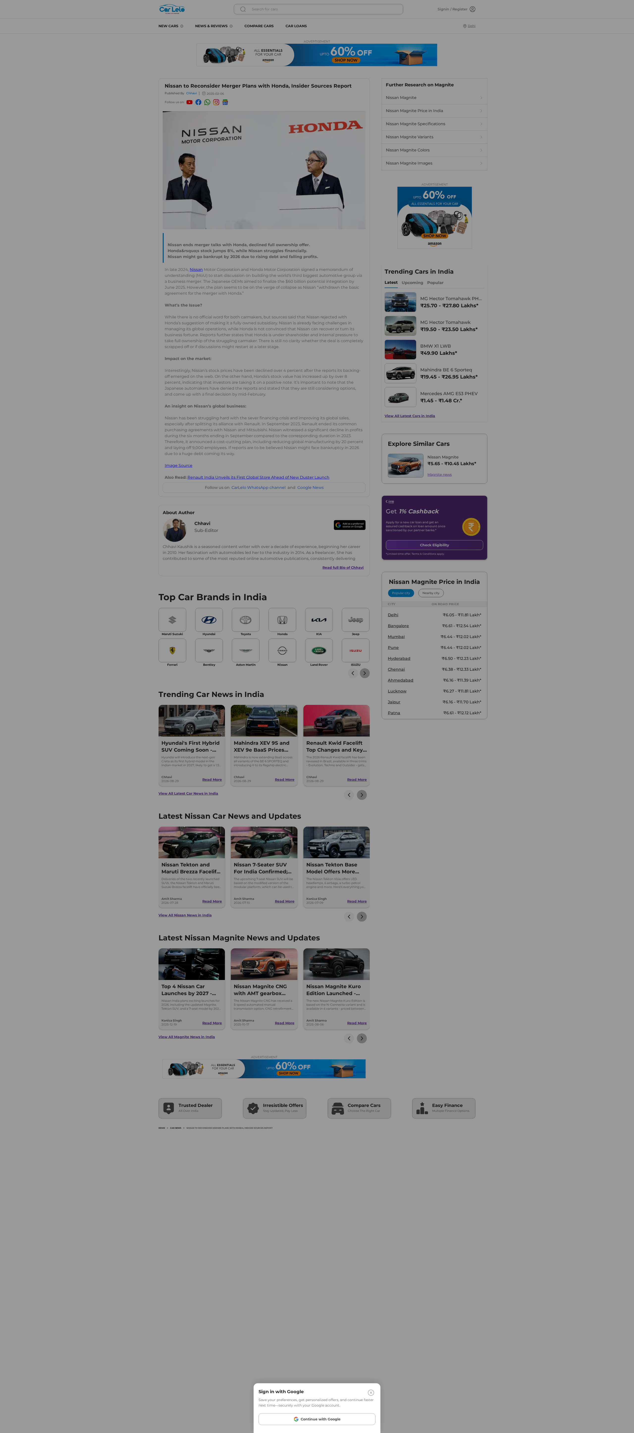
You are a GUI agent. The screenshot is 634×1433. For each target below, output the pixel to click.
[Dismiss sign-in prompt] (317, 716)
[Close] (371, 1392)
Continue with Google (321, 1419)
